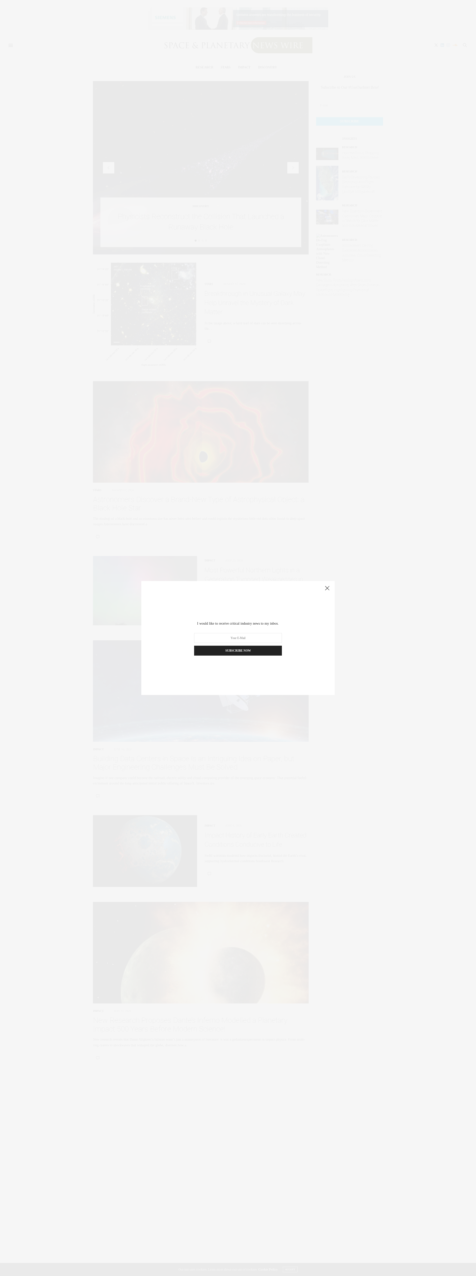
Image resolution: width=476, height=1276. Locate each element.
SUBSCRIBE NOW (238, 650)
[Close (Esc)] (327, 588)
